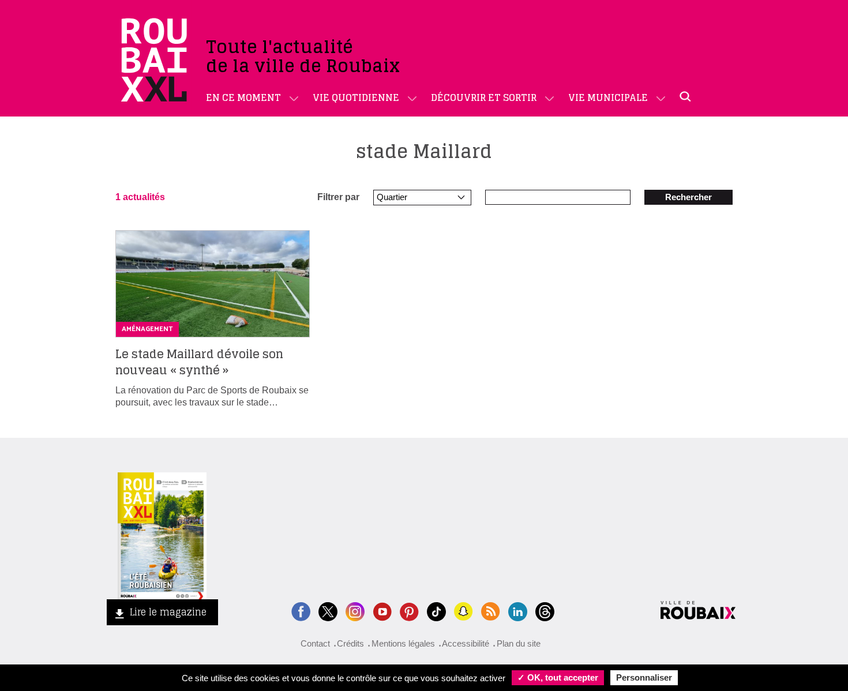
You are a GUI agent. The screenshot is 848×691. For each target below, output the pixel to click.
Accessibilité (465, 643)
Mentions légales (403, 643)
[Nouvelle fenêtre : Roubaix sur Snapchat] (463, 610)
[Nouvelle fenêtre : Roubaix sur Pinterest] (409, 610)
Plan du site (519, 643)
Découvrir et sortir (483, 97)
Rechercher (688, 197)
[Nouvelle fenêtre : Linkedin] (517, 610)
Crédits (350, 643)
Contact (315, 643)
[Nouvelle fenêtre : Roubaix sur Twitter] (327, 610)
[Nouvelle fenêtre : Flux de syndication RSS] (490, 610)
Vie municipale (608, 97)
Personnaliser (644, 677)
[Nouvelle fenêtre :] (382, 610)
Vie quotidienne (356, 97)
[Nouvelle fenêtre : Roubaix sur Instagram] (355, 610)
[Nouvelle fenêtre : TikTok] (436, 610)
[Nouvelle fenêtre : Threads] (544, 610)
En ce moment (243, 97)
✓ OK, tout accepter (557, 677)
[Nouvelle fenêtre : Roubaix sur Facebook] (300, 610)
